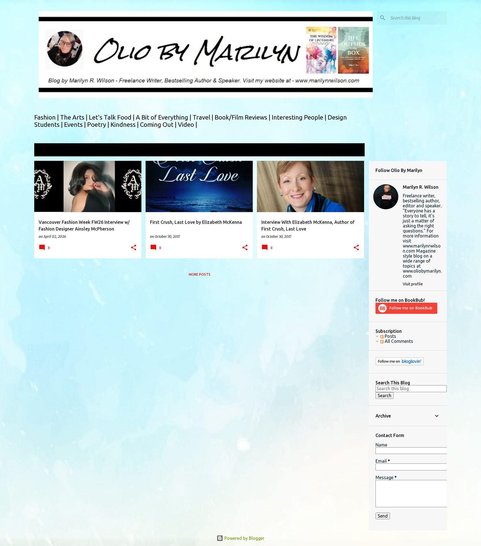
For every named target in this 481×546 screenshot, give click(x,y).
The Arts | (74, 117)
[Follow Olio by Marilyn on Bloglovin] (400, 364)
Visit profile (413, 284)
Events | (75, 124)
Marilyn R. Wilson (420, 187)
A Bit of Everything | (164, 117)
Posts (390, 336)
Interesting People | (300, 117)
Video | (187, 124)
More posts (199, 274)
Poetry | (99, 124)
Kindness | (125, 124)
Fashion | (47, 117)
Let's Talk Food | (112, 117)
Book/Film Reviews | (243, 117)
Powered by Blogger (243, 538)
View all (353, 150)
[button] (133, 248)
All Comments (398, 341)
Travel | (204, 117)
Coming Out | (159, 124)
